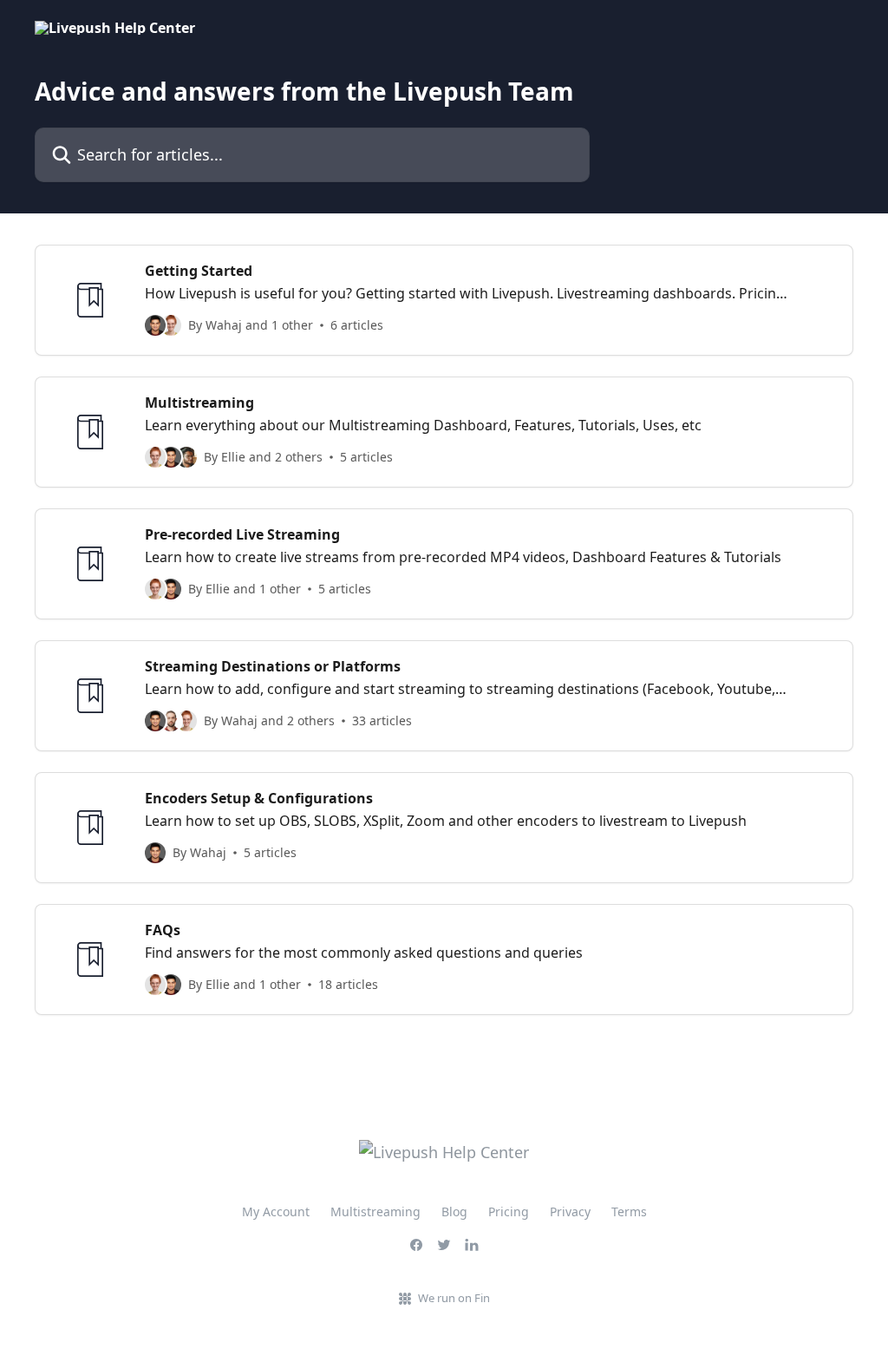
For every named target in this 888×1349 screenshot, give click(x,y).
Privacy (570, 1211)
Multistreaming (375, 1211)
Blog (454, 1211)
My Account (276, 1211)
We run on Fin (454, 1298)
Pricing (508, 1211)
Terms (629, 1211)
